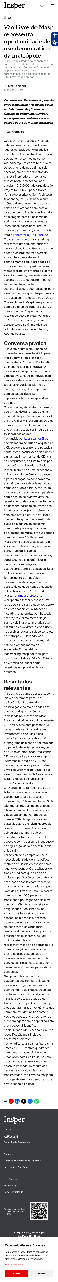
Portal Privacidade (13, 1191)
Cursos (7, 1129)
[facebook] (30, 1101)
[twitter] (23, 1101)
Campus (8, 1154)
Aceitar (16, 1273)
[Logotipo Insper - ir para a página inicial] (14, 6)
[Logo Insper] (14, 1122)
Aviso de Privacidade (14, 1264)
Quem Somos (11, 1135)
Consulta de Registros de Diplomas (22, 1160)
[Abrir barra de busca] (42, 6)
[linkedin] (17, 1101)
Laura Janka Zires (36, 438)
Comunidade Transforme (17, 1142)
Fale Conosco (11, 1179)
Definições (42, 1273)
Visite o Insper (11, 1185)
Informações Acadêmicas (17, 1167)
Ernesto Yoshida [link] (17, 85)
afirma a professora (28, 595)
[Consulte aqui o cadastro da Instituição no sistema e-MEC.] (42, 1211)
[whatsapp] (36, 1101)
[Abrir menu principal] (53, 6)
